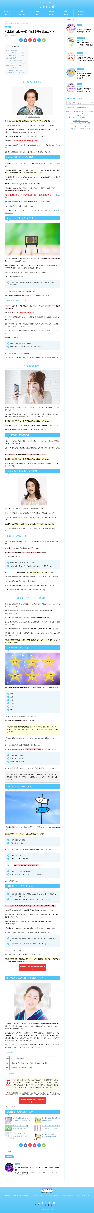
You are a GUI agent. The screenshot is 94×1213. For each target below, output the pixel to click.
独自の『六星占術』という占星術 (16, 53)
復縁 (37, 14)
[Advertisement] (80, 143)
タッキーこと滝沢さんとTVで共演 (16, 55)
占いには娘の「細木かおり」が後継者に (17, 63)
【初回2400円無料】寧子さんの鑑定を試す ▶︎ (32, 1101)
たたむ (19, 46)
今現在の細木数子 (11, 58)
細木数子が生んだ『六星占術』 (15, 65)
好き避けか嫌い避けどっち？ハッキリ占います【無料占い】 (51, 1128)
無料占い (66, 14)
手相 (22, 11)
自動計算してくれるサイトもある (16, 73)
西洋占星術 (81, 11)
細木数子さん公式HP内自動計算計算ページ (32, 968)
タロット (36, 11)
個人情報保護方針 (24, 1195)
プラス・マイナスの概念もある (15, 70)
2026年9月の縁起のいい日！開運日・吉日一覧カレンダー (85, 45)
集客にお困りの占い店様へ (68, 1195)
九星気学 (66, 11)
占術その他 (22, 14)
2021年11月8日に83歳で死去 (15, 60)
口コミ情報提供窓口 (54, 1195)
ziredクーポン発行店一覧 (83, 1195)
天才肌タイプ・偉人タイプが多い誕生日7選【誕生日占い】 (85, 60)
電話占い (51, 14)
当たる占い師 (7, 11)
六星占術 (8, 1151)
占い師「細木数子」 (11, 50)
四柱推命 (51, 11)
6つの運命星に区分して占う (14, 68)
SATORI (16, 1058)
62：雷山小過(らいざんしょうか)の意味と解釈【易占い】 (21, 1136)
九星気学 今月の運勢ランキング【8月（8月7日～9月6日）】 (85, 76)
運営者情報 (7, 1195)
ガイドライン (34, 1195)
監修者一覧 (15, 1195)
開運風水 (7, 14)
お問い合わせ (43, 1195)
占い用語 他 (81, 14)
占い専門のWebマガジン (47, 1209)
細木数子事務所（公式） (34, 117)
